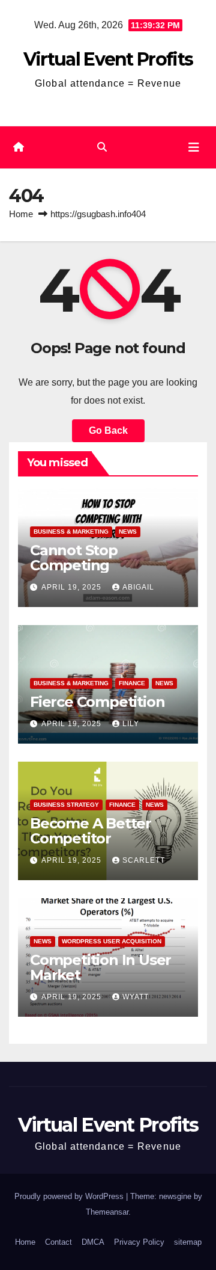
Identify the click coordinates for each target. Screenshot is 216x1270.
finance (132, 683)
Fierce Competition (97, 702)
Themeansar (107, 1211)
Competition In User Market (100, 967)
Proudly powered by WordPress (70, 1196)
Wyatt (135, 997)
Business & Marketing (71, 531)
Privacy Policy (139, 1242)
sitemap (188, 1242)
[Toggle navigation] (194, 147)
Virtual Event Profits (108, 59)
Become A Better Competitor (90, 831)
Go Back (108, 430)
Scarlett (143, 860)
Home (21, 214)
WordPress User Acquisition (111, 941)
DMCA (93, 1242)
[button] (102, 147)
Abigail (138, 587)
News (128, 531)
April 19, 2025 (72, 587)
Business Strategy (66, 804)
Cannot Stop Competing (74, 557)
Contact (58, 1242)
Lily (130, 724)
